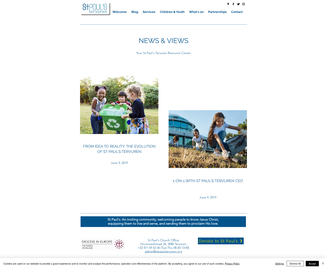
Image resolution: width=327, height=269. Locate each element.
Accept (312, 263)
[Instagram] (243, 4)
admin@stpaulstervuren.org (163, 251)
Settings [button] (279, 263)
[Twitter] (238, 4)
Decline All (295, 263)
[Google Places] (228, 4)
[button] (120, 12)
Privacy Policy (232, 263)
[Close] (323, 263)
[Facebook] (233, 4)
